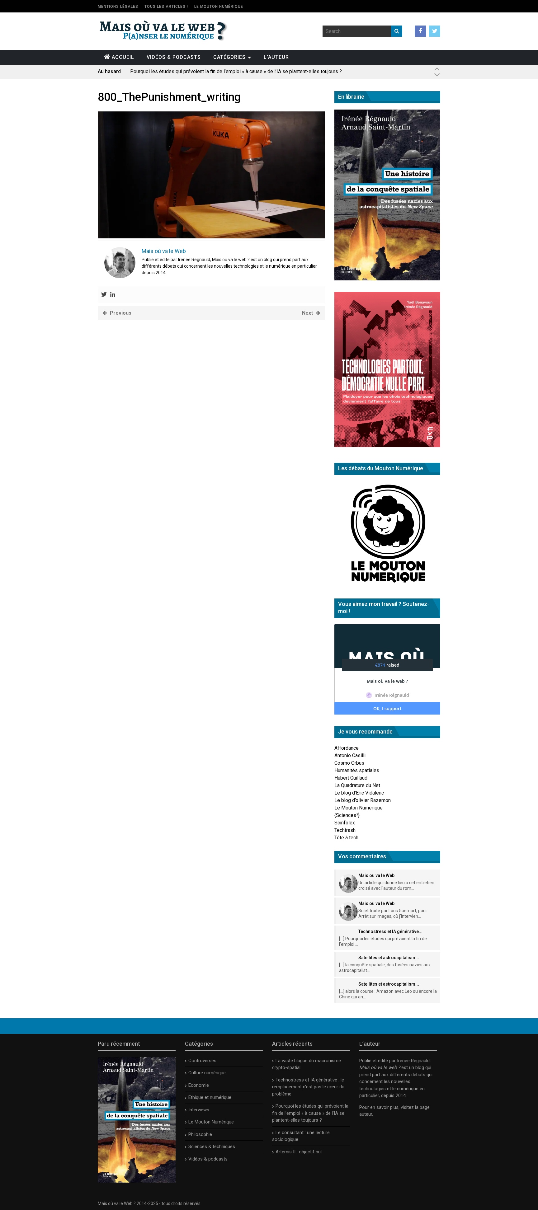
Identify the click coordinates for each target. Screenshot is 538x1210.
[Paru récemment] (137, 1181)
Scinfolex (344, 823)
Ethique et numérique (209, 1097)
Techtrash (345, 830)
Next (307, 313)
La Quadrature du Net (357, 785)
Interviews (198, 1110)
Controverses (202, 1060)
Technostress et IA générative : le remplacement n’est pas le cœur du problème (308, 1087)
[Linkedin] (113, 295)
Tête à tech (346, 838)
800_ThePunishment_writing (169, 97)
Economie (198, 1085)
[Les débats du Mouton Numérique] (387, 585)
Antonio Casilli (350, 755)
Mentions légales (118, 6)
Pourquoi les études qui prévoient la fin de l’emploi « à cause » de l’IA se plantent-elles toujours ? (236, 71)
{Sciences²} (347, 815)
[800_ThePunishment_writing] (211, 237)
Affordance (346, 748)
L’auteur (276, 57)
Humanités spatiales (356, 770)
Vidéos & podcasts (174, 57)
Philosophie (200, 1134)
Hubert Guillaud (350, 778)
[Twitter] (104, 295)
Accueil (123, 57)
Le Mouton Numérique (218, 6)
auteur (365, 1114)
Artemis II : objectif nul (299, 1152)
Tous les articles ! (166, 6)
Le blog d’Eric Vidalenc (359, 793)
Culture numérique (207, 1073)
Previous (120, 313)
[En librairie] (387, 279)
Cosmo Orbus (349, 763)
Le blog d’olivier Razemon (362, 800)
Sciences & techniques (211, 1146)
